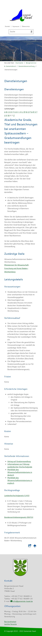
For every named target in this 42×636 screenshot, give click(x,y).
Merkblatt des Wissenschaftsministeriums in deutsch (19, 472)
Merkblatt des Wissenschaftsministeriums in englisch (19, 480)
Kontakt (7, 26)
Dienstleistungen (11, 70)
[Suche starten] (31, 31)
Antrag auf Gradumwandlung (19, 461)
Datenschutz (26, 26)
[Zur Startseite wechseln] (21, 15)
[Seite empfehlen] (30, 546)
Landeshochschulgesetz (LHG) (16, 495)
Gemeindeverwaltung (26, 66)
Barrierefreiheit (10, 621)
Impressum (15, 26)
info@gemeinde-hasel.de (23, 601)
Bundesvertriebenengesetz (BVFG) (18, 517)
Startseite (19, 63)
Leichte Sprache (10, 624)
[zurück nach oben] (35, 546)
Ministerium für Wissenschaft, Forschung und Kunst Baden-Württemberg (16, 268)
